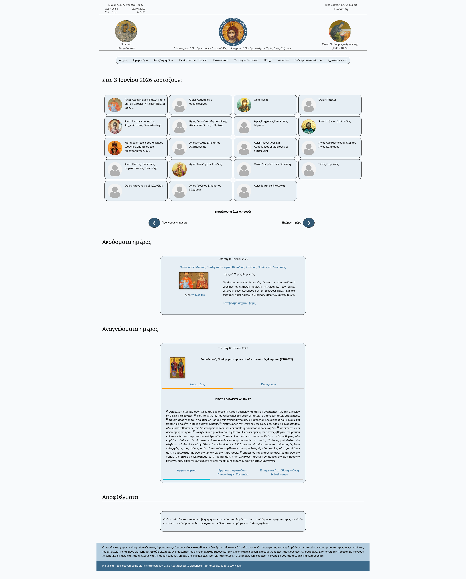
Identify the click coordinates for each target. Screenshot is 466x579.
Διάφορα (283, 60)
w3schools (196, 565)
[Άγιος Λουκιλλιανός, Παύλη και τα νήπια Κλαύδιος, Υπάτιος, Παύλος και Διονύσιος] (193, 280)
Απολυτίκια (197, 294)
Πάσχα (268, 60)
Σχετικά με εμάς (337, 60)
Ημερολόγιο (140, 60)
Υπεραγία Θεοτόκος (246, 60)
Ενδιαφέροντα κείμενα (308, 60)
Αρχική (123, 60)
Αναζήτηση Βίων (163, 60)
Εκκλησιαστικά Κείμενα (193, 60)
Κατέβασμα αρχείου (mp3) (239, 303)
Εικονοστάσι (220, 60)
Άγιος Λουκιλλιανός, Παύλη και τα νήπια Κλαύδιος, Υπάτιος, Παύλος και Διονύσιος (233, 267)
